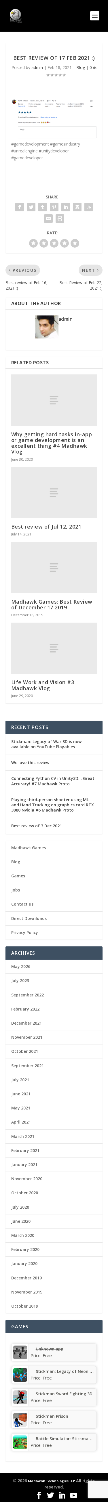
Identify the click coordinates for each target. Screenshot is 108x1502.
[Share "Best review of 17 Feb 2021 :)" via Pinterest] (54, 207)
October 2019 (24, 1306)
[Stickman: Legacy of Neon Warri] (20, 1380)
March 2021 (22, 1136)
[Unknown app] (20, 1358)
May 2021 (20, 1108)
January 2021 (24, 1164)
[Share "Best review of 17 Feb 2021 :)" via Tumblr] (42, 207)
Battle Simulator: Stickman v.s (66, 1438)
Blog (80, 67)
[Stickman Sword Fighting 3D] (20, 1402)
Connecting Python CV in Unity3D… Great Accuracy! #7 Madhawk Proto (52, 781)
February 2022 (25, 1009)
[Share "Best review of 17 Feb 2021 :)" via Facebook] (19, 207)
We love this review (30, 762)
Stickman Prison (52, 1416)
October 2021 (24, 1051)
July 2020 (20, 1207)
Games (18, 876)
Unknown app (49, 1349)
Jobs (15, 890)
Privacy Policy (24, 932)
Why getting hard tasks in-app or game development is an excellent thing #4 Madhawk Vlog (51, 443)
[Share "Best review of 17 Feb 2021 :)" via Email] (48, 218)
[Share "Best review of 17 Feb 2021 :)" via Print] (60, 218)
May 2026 (20, 966)
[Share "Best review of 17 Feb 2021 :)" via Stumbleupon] (88, 207)
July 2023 (20, 980)
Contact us (22, 904)
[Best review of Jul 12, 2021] (54, 492)
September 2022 (27, 995)
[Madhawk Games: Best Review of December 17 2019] (54, 567)
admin (37, 67)
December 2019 (26, 1278)
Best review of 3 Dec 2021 (36, 826)
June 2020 (21, 1221)
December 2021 (26, 1023)
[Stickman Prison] (20, 1425)
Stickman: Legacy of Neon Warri (68, 1371)
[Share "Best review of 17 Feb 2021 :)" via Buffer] (77, 207)
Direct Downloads (29, 918)
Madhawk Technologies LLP (51, 1481)
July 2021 (20, 1079)
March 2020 (22, 1235)
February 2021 (25, 1150)
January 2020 (24, 1263)
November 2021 (26, 1037)
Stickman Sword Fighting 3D (64, 1393)
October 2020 (24, 1192)
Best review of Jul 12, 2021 (46, 526)
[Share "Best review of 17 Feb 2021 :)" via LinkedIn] (65, 207)
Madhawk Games (28, 847)
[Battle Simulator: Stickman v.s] (20, 1447)
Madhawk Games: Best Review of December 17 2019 (51, 604)
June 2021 (21, 1094)
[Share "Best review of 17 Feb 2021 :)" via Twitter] (31, 207)
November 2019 (26, 1292)
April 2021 (21, 1122)
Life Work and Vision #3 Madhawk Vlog (42, 685)
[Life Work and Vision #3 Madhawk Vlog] (54, 648)
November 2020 (26, 1178)
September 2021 (27, 1065)
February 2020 (25, 1249)
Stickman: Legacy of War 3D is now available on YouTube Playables (46, 744)
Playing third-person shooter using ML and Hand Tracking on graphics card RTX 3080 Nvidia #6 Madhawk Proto (52, 805)
